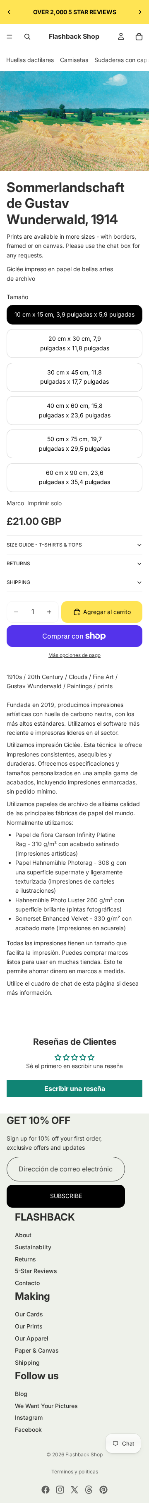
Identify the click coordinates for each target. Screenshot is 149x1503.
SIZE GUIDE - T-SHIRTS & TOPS (44, 545)
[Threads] (89, 1490)
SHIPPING (18, 582)
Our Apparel (31, 1338)
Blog (21, 1393)
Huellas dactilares (30, 59)
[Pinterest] (103, 1490)
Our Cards (29, 1314)
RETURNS (18, 563)
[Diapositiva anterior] (9, 12)
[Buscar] (27, 36)
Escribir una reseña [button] (74, 1088)
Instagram (29, 1417)
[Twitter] (74, 1490)
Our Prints (29, 1326)
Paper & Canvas (37, 1350)
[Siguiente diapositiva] (140, 12)
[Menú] (9, 36)
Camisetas (74, 59)
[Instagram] (60, 1490)
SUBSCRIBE (66, 1195)
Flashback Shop (84, 1454)
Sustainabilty (33, 1247)
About (23, 1234)
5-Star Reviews (36, 1270)
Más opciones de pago (74, 655)
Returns (25, 1259)
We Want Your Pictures (46, 1405)
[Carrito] (139, 36)
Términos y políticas (74, 1471)
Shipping (27, 1362)
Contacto (27, 1282)
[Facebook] (45, 1490)
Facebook (28, 1429)
